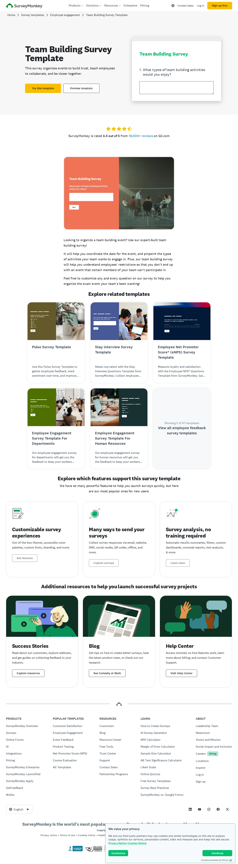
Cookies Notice (137, 843)
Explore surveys (104, 563)
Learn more (178, 563)
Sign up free (219, 5)
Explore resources (28, 673)
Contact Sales (186, 5)
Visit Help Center (181, 673)
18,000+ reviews (141, 136)
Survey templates (32, 15)
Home (11, 15)
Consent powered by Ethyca (214, 860)
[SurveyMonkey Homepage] (24, 6)
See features (25, 558)
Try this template (43, 88)
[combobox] (19, 809)
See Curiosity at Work (107, 673)
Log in (200, 5)
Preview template (81, 88)
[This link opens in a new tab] (190, 809)
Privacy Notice (117, 843)
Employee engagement (65, 15)
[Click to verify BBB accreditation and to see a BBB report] (75, 850)
